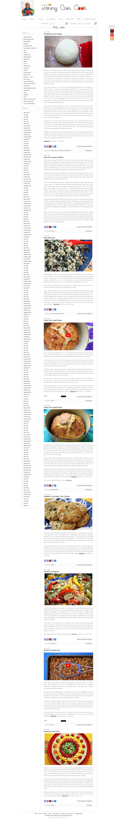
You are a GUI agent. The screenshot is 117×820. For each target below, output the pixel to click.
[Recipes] (32, 19)
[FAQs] (79, 19)
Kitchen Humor (27, 65)
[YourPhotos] (51, 19)
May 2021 (26, 243)
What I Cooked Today (29, 101)
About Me (62, 813)
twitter (112, 38)
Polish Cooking (27, 72)
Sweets (52, 564)
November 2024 (27, 157)
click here (64, 795)
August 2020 (26, 263)
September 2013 (27, 445)
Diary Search (45, 23)
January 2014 (27, 436)
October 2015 (27, 390)
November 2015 (27, 387)
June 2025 (26, 143)
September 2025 (27, 137)
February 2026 (27, 125)
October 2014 (27, 416)
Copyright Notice (78, 813)
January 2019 (27, 303)
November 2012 (27, 465)
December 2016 (27, 359)
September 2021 (27, 234)
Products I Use (27, 74)
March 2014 (26, 432)
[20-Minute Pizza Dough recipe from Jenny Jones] (68, 51)
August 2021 (26, 236)
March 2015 (26, 405)
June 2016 (26, 372)
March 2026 (26, 123)
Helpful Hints (26, 59)
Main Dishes (68, 150)
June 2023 (26, 190)
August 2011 (26, 476)
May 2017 (26, 347)
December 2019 (27, 281)
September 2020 (27, 261)
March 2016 (26, 379)
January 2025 (27, 152)
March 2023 (26, 196)
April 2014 (26, 430)
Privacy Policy (69, 813)
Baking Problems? (28, 37)
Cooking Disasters (28, 45)
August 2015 (26, 394)
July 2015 (26, 396)
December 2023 (27, 179)
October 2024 (27, 159)
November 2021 (27, 230)
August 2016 (26, 367)
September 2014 (27, 419)
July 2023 (26, 188)
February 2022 (27, 223)
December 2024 (27, 154)
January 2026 (27, 128)
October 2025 (27, 134)
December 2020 (27, 254)
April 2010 (26, 505)
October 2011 (27, 472)
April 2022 (26, 219)
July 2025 (26, 141)
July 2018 (26, 316)
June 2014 (26, 425)
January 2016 (27, 383)
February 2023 (27, 199)
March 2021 (26, 248)
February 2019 (27, 301)
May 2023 (26, 192)
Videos (52, 400)
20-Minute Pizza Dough (53, 34)
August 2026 (26, 112)
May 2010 (26, 503)
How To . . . (26, 63)
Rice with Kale (49, 238)
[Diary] (61, 19)
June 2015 (26, 399)
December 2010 (27, 492)
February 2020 (27, 276)
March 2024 (26, 172)
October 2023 (27, 183)
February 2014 (27, 434)
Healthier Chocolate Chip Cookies (57, 496)
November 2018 (27, 308)
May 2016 (26, 374)
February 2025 (27, 150)
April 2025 (26, 145)
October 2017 (27, 336)
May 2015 (26, 401)
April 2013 (26, 456)
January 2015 (27, 410)
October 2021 (27, 232)
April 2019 (26, 296)
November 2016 (27, 361)
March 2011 (26, 487)
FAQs (25, 50)
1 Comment (89, 805)
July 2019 (26, 290)
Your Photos (56, 813)
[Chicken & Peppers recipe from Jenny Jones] (68, 589)
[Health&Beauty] (90, 19)
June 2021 (26, 241)
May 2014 (26, 427)
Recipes (45, 813)
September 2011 (27, 474)
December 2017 (27, 332)
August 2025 (26, 139)
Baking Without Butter (29, 39)
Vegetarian (26, 94)
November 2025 (27, 132)
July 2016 (26, 370)
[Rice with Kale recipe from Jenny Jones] (68, 255)
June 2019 (26, 292)
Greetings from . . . (28, 54)
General (25, 52)
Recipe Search (73, 23)
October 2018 (27, 310)
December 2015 (27, 385)
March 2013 (26, 459)
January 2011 (27, 490)
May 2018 (26, 321)
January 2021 (27, 252)
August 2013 (26, 447)
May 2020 (26, 270)
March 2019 (26, 299)
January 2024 (27, 176)
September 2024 (27, 161)
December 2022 (27, 203)
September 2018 (27, 312)
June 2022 (26, 214)
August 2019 (26, 288)
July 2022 (26, 212)
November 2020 (27, 256)
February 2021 (27, 250)
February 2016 (27, 381)
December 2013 (27, 439)
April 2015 (26, 403)
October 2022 (27, 208)
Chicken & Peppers (51, 572)
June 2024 (26, 165)
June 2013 (26, 452)
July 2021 (26, 239)
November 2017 (27, 334)
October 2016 (27, 363)
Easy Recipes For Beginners (58, 150)
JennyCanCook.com (58, 815)
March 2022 (26, 221)
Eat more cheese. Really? (54, 157)
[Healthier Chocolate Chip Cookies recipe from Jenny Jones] (68, 514)
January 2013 (27, 463)
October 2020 (27, 259)
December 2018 (27, 305)
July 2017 (26, 343)
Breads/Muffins (54, 489)
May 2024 (26, 168)
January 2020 (27, 279)
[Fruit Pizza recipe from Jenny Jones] (68, 749)
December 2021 (27, 228)
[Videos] (40, 19)
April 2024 (26, 170)
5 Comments (89, 231)
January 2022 (27, 225)
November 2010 (27, 494)
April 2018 (26, 323)
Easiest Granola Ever (52, 650)
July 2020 (26, 265)
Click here (46, 141)
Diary (40, 813)
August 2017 (26, 341)
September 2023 (27, 185)
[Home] (24, 19)
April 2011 (26, 485)
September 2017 (27, 339)
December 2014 (27, 412)
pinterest (112, 35)
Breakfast (26, 43)
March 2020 (26, 274)
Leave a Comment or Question (84, 146)
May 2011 (26, 483)
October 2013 (27, 443)
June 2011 (26, 481)
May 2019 (26, 294)
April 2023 (26, 194)
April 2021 (26, 245)
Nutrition (53, 231)
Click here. (69, 480)
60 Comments (88, 489)
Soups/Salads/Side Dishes (57, 313)
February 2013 (27, 461)
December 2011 (27, 467)
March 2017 (26, 352)
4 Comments (89, 643)
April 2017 (26, 350)
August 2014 (26, 421)
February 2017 (27, 354)
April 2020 (26, 272)
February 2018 (27, 328)
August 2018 (26, 314)
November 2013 (27, 441)
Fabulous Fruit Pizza (52, 731)
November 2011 (27, 470)
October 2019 (27, 285)
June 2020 (26, 268)
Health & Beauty (27, 57)
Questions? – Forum (28, 77)
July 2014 (26, 423)
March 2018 (26, 325)
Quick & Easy (27, 79)
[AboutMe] (69, 19)
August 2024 (26, 163)
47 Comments (88, 150)
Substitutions (27, 90)
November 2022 (27, 205)
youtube (112, 31)
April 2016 (26, 376)
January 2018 (27, 330)
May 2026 (26, 119)
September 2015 (27, 392)
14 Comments (88, 400)
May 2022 (26, 216)
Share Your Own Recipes (29, 83)
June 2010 (26, 501)
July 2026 (26, 114)
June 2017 (26, 345)
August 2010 (26, 496)
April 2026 (26, 121)
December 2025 (27, 130)
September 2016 (27, 365)
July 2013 (26, 450)
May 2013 (26, 454)
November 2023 (27, 181)
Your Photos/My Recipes (29, 103)
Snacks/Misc (27, 85)
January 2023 (27, 201)
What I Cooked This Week (30, 99)
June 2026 (26, 117)
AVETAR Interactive (62, 817)
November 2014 (27, 414)
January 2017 (27, 356)
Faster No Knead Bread (53, 320)
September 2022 (27, 210)
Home (36, 813)
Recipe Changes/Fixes (29, 81)
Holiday (25, 61)
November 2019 (27, 283)
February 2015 (27, 407)
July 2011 (26, 479)
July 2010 (26, 499)
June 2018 (26, 319)
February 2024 (27, 174)
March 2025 (26, 148)
